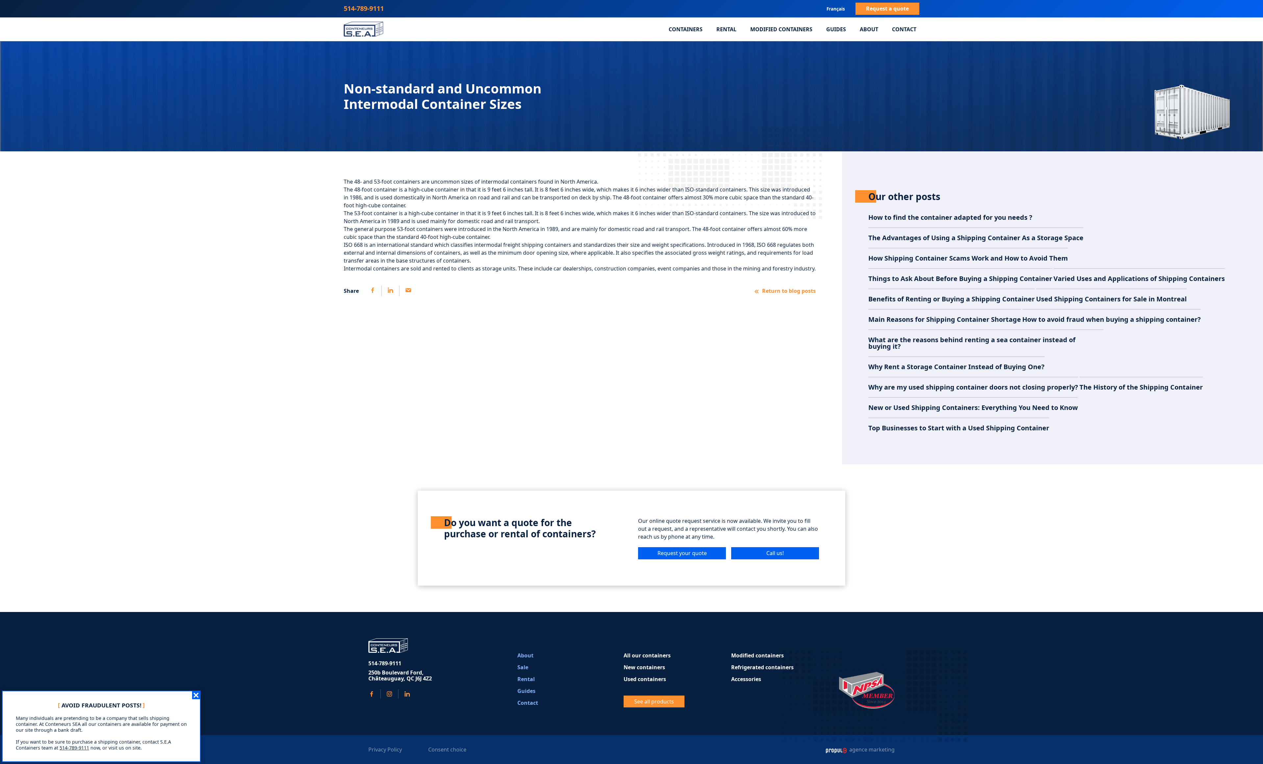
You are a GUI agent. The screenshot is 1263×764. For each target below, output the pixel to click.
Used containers (645, 679)
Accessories (746, 679)
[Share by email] (408, 291)
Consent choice (447, 749)
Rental (726, 29)
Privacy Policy (385, 749)
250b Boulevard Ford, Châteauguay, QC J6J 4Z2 (400, 675)
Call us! (775, 553)
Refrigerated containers (762, 667)
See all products (654, 701)
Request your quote (682, 553)
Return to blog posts (789, 290)
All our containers (647, 655)
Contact (904, 29)
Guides (836, 29)
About (869, 29)
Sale (522, 667)
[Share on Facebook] (372, 291)
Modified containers (781, 29)
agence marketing (871, 749)
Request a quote (887, 8)
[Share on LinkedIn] (390, 291)
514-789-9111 (364, 8)
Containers (686, 29)
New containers (644, 667)
